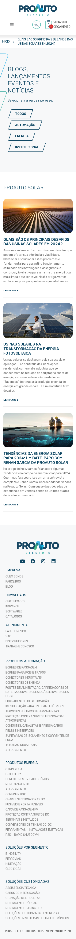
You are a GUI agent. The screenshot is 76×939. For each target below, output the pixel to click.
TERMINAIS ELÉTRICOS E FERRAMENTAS (32, 711)
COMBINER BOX (15, 794)
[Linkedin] (53, 561)
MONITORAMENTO (17, 784)
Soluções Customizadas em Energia (32, 913)
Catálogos (13, 616)
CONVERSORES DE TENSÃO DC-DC (28, 824)
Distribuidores (16, 641)
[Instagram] (43, 561)
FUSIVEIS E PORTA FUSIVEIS (24, 804)
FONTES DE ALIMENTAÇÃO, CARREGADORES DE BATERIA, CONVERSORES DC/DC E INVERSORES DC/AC (37, 692)
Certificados (15, 601)
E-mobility (13, 854)
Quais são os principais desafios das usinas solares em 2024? (45, 42)
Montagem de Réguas (21, 903)
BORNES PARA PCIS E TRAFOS (25, 672)
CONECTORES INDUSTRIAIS (23, 677)
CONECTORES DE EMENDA (22, 682)
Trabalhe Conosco (19, 646)
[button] (36, 23)
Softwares (14, 611)
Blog (9, 586)
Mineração (13, 864)
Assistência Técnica (20, 888)
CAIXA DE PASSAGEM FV (21, 809)
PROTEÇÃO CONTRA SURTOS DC (27, 814)
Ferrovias (13, 859)
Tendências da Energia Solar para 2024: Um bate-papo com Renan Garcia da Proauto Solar (35, 458)
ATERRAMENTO (15, 750)
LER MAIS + (10, 290)
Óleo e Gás (13, 869)
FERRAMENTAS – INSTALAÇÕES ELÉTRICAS (34, 830)
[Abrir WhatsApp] (65, 928)
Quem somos (14, 576)
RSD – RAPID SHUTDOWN (22, 835)
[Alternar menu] (12, 25)
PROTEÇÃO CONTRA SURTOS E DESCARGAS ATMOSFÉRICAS (35, 718)
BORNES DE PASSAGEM (21, 667)
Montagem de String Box (23, 908)
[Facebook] (33, 561)
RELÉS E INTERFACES (19, 731)
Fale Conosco (15, 631)
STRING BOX (13, 769)
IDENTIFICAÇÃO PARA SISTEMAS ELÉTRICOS (34, 706)
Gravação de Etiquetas (23, 898)
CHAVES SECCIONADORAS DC (25, 799)
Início (6, 41)
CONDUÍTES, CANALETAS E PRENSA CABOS (34, 725)
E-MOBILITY (13, 774)
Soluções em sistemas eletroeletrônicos (37, 918)
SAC (8, 636)
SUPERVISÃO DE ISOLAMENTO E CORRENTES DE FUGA (37, 738)
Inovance (12, 606)
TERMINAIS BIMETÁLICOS (21, 819)
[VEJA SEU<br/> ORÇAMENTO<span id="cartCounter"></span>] (49, 24)
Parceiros (13, 581)
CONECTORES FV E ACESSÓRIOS (27, 779)
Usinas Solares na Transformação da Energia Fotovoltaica (31, 349)
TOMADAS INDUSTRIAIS (21, 745)
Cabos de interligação (22, 893)
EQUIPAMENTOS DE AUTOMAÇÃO (27, 701)
